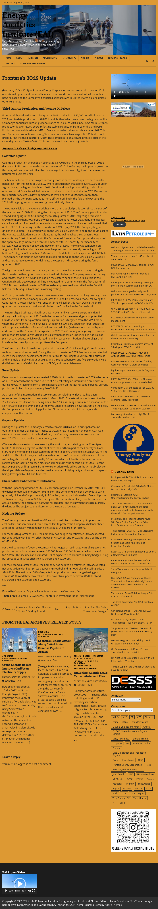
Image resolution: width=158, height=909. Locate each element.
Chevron (149, 717)
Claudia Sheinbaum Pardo (125, 726)
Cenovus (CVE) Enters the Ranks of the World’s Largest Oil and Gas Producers (131, 562)
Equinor (116, 748)
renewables (144, 783)
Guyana (31, 591)
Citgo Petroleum (139, 721)
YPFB (122, 802)
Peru (79, 591)
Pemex (150, 779)
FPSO (140, 760)
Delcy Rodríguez (120, 738)
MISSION (33, 57)
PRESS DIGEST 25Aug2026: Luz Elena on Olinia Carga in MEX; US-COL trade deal (131, 381)
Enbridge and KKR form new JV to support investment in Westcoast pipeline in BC (132, 284)
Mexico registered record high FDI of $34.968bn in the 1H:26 (130, 416)
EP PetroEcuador (141, 743)
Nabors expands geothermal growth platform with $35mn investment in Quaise (133, 293)
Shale (148, 788)
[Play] (6, 890)
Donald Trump (140, 738)
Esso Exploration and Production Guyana (129, 754)
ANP (125, 717)
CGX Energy (36, 596)
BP (132, 717)
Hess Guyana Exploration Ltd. (127, 769)
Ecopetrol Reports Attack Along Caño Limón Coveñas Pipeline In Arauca (54, 646)
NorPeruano (87, 596)
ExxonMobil (128, 760)
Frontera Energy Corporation (62, 596)
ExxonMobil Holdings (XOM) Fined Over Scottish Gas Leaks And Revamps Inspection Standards (131, 543)
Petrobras (117, 783)
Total (124, 793)
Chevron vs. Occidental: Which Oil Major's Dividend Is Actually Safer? (132, 488)
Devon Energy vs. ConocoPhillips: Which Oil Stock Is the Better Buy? (131, 642)
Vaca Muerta (139, 798)
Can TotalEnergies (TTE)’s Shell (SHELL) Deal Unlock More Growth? (131, 612)
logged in (23, 764)
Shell (115, 793)
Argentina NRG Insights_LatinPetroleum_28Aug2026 (128, 219)
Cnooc (146, 726)
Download (119, 224)
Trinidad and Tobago (86, 668)
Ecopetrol (117, 743)
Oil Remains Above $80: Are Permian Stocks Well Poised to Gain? (130, 651)
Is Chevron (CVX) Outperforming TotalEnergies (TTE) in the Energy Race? (131, 621)
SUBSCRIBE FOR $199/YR (33, 63)
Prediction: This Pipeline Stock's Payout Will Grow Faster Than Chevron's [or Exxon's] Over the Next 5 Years (131, 522)
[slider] (17, 891)
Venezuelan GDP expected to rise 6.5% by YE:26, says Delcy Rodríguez (132, 389)
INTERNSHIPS (69, 57)
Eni (127, 743)
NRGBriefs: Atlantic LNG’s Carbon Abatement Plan (91, 674)
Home (8, 57)
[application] (19, 884)
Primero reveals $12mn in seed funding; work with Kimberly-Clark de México (132, 363)
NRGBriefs (117, 779)
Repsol (115, 788)
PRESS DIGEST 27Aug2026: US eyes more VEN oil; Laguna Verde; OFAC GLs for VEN (132, 301)
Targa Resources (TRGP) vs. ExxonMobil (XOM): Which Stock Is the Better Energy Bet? (131, 631)
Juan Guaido (118, 774)
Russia (138, 788)
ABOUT (20, 57)
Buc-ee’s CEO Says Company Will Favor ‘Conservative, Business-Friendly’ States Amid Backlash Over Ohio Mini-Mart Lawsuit (131, 582)
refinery (130, 783)
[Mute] (29, 890)
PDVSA (139, 779)
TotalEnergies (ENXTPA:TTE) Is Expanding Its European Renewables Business (132, 532)
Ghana (87, 659)
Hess (148, 764)
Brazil (86, 656)
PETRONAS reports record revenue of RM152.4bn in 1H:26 (130, 275)
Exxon (115, 760)
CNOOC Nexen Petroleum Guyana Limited (129, 732)
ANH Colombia (20, 596)
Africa (77, 656)
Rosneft (127, 788)
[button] (20, 884)
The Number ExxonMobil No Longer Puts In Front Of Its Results (132, 595)
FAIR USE (98, 57)
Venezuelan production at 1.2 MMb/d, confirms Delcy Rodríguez (130, 398)
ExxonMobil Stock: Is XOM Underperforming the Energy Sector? (130, 496)
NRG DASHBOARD (117, 57)
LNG (131, 774)
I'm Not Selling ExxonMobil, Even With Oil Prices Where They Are (132, 659)
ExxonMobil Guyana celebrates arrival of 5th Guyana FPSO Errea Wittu (132, 345)
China (115, 721)
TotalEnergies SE (121, 798)
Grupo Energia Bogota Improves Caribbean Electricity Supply (16, 668)
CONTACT (10, 63)
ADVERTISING (50, 57)
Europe (78, 659)
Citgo (125, 721)
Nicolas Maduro (145, 774)
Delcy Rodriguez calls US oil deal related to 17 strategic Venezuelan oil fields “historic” (133, 249)
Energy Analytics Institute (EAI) (28, 24)
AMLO (115, 717)
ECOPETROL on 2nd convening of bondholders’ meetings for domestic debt (132, 328)
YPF (114, 802)
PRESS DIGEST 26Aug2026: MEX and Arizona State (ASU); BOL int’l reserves (131, 354)
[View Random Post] (147, 61)
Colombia (19, 591)
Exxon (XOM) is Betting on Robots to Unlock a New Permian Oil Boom (133, 553)
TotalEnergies (137, 793)
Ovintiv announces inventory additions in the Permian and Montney (132, 337)
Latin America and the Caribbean (56, 591)
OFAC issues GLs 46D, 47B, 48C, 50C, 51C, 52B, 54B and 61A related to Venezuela (132, 310)
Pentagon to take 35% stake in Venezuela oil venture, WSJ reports (132, 479)
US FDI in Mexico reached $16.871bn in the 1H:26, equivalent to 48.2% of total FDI (133, 407)
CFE (139, 717)
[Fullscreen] (33, 890)
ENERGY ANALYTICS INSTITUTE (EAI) (18, 677)
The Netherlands (83, 666)
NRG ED (85, 57)
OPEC (130, 779)
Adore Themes (113, 905)
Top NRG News (124, 471)
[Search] (153, 61)
